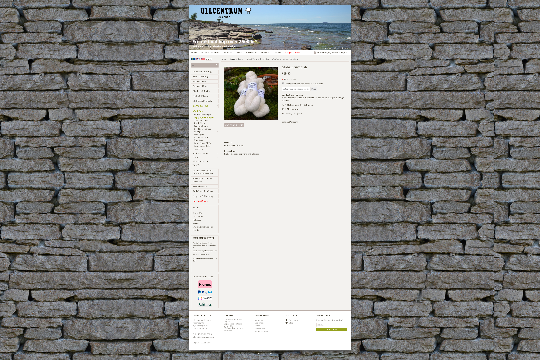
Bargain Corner (292, 52)
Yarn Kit (196, 165)
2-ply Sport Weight (204, 117)
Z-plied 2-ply (200, 123)
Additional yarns (200, 153)
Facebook (293, 320)
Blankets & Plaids (201, 91)
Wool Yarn (198, 111)
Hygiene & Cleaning (203, 196)
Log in (196, 230)
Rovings (198, 131)
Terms (196, 223)
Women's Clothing (202, 71)
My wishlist (229, 326)
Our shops (198, 216)
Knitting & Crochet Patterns (202, 180)
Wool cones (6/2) (202, 146)
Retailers (265, 52)
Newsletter (251, 52)
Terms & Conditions (210, 52)
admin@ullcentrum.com (207, 251)
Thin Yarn (198, 140)
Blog (290, 323)
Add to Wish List (234, 125)
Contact (277, 52)
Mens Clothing (200, 76)
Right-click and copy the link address (241, 154)
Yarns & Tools (200, 105)
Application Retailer (233, 324)
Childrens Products (202, 101)
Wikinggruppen (276, 354)
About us (228, 52)
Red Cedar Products (203, 191)
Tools (195, 157)
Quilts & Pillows (200, 96)
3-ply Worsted (201, 120)
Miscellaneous (200, 186)
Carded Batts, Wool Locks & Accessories (203, 172)
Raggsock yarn (201, 126)
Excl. (346, 48)
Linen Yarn (198, 149)
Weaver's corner (200, 161)
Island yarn (199, 134)
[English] (198, 59)
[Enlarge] (251, 93)
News (239, 52)
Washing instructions (203, 227)
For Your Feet (200, 81)
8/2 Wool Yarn (201, 137)
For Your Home (200, 86)
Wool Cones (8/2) (202, 143)
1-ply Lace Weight (202, 114)
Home (194, 52)
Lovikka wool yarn (202, 129)
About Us (197, 213)
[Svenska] (193, 59)
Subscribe (332, 329)
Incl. (338, 48)
